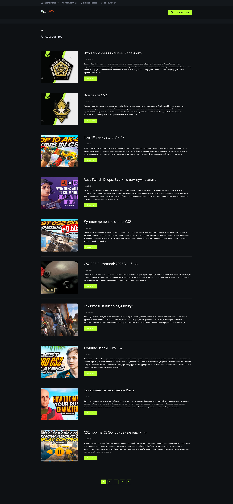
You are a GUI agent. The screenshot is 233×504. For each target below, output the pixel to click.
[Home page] (42, 30)
